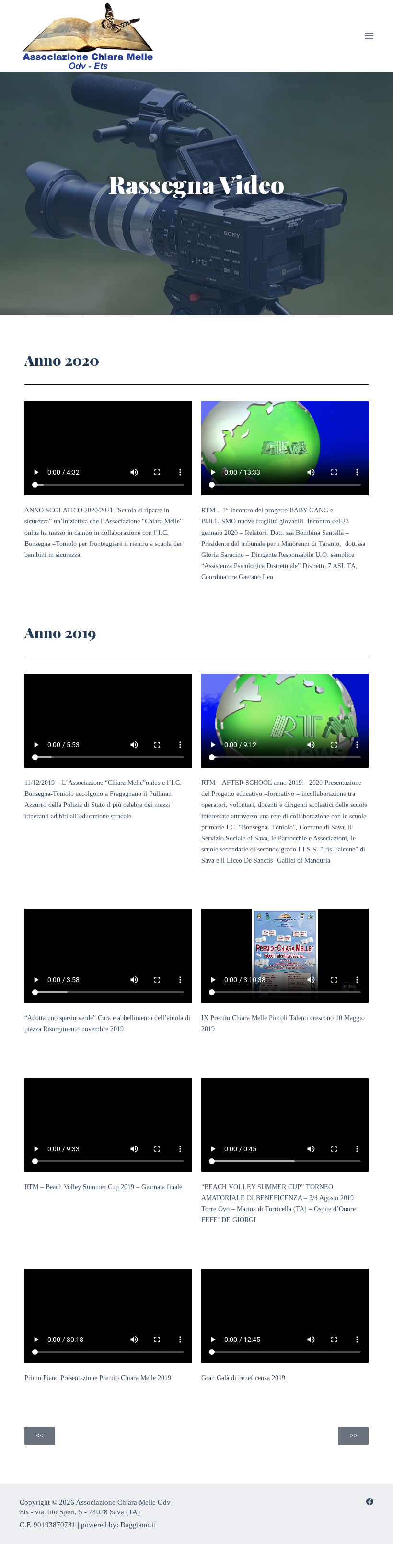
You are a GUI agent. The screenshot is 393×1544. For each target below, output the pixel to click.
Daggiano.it (137, 1525)
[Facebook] (369, 1501)
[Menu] (369, 36)
